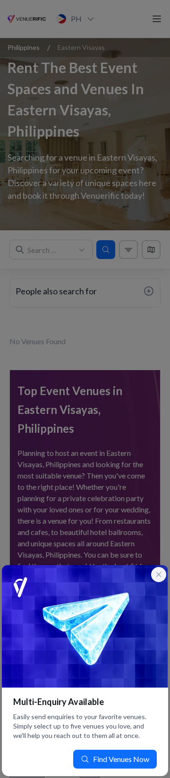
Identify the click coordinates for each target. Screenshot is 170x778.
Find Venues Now (121, 758)
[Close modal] (158, 574)
